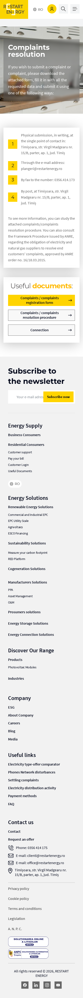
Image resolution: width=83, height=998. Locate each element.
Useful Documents (20, 471)
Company (19, 698)
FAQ (11, 804)
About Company (20, 715)
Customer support (20, 452)
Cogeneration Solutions (26, 568)
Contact (14, 831)
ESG (11, 707)
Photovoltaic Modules (22, 667)
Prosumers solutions (24, 612)
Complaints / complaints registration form (40, 300)
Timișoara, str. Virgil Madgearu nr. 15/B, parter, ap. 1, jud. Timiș (41, 872)
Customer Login (18, 465)
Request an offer (21, 839)
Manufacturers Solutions (27, 582)
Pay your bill (16, 459)
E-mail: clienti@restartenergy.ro (40, 855)
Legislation (16, 918)
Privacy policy (18, 888)
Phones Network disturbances (31, 772)
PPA (10, 590)
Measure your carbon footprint (27, 553)
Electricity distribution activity (32, 788)
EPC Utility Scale (18, 521)
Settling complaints (23, 780)
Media (13, 739)
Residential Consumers (26, 444)
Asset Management (20, 596)
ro (40, 9)
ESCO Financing (18, 533)
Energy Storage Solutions (28, 623)
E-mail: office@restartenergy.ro (40, 863)
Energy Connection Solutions (31, 634)
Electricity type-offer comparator (34, 764)
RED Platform (16, 559)
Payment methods (22, 795)
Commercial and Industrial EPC (28, 515)
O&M (11, 602)
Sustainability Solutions (27, 543)
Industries (16, 678)
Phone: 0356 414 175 (31, 847)
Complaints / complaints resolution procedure (40, 314)
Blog (11, 731)
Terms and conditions (25, 908)
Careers (14, 723)
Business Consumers (24, 434)
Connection (39, 330)
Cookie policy (18, 898)
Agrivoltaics (15, 527)
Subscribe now (58, 397)
